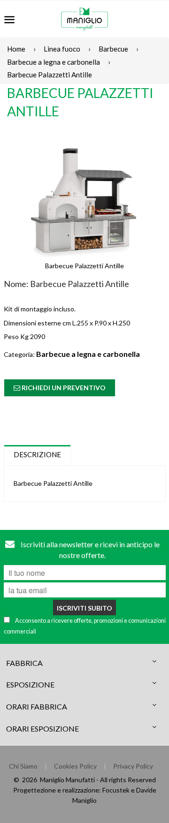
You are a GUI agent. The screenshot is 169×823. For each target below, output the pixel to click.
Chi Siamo (23, 766)
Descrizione (37, 454)
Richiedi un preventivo (63, 388)
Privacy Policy (133, 766)
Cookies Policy (75, 766)
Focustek (116, 790)
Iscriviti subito (84, 608)
